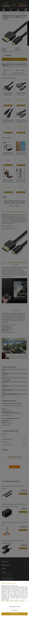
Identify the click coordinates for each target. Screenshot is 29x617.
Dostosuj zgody (14, 610)
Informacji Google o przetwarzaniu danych (15, 601)
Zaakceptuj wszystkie (14, 613)
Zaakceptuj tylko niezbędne (14, 606)
